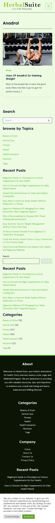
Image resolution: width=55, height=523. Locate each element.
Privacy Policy (27, 460)
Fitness (8, 70)
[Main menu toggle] (48, 6)
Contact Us (27, 456)
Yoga (5, 163)
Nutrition (7, 159)
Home (27, 449)
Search (6, 256)
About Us (27, 453)
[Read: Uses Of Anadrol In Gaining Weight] (27, 49)
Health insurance (11, 154)
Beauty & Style (10, 136)
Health (6, 149)
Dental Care (8, 140)
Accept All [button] (28, 516)
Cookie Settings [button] (12, 516)
